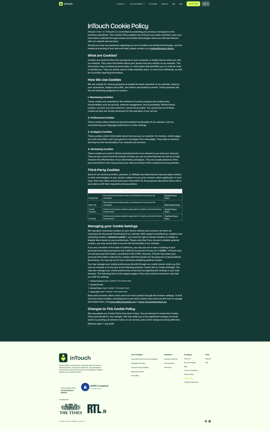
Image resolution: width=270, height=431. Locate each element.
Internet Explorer (97, 281)
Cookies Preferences (191, 382)
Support (208, 359)
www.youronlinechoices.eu (152, 302)
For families (135, 375)
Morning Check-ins (170, 359)
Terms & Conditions (191, 370)
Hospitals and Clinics (138, 363)
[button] (121, 3)
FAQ (206, 362)
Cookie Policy (188, 378)
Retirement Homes (137, 372)
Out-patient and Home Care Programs (144, 359)
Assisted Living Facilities (139, 367)
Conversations (169, 363)
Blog (185, 366)
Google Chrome (96, 284)
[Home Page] (66, 3)
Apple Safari (95, 292)
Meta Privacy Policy (172, 205)
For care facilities (190, 362)
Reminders (168, 367)
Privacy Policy (189, 374)
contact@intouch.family (162, 48)
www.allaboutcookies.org (122, 302)
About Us (187, 359)
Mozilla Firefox (96, 288)
